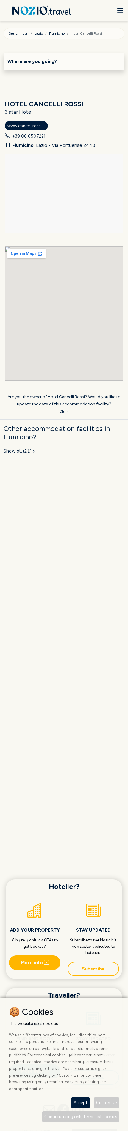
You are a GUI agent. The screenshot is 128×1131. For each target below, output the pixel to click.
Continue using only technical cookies (80, 1116)
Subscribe (93, 969)
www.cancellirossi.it (26, 125)
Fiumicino (57, 33)
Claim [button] (64, 411)
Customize (106, 1102)
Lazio (39, 33)
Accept (81, 1102)
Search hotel (18, 33)
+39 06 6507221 (29, 136)
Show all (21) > (20, 451)
